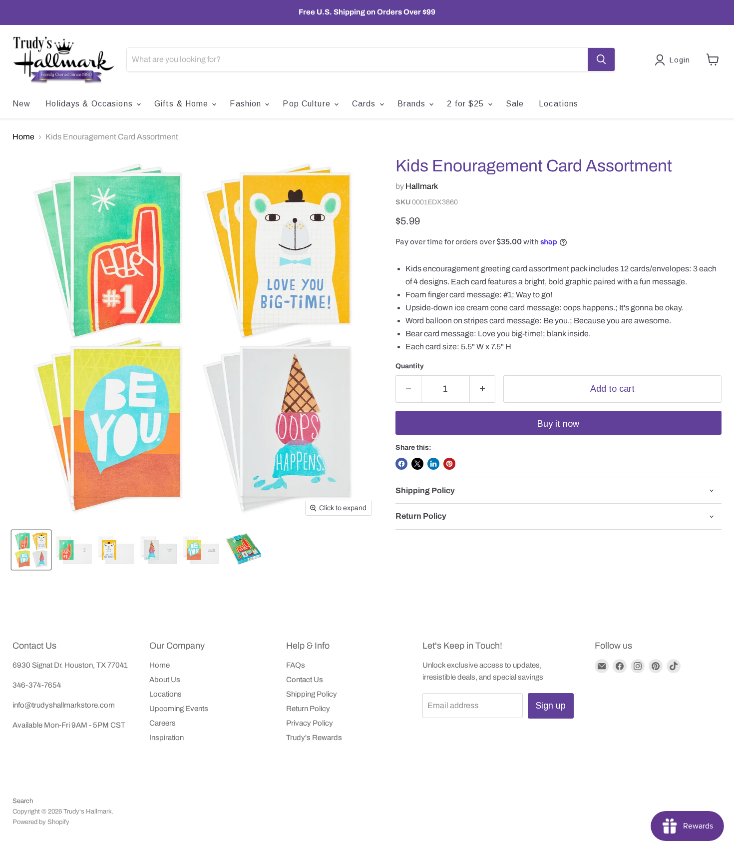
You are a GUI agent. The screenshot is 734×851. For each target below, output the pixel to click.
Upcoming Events (178, 709)
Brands (412, 103)
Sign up (551, 706)
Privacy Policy (309, 723)
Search (22, 801)
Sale (515, 103)
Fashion (247, 103)
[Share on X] (417, 464)
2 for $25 (466, 103)
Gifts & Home (182, 103)
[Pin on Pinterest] (449, 464)
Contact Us (304, 680)
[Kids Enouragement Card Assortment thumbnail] (31, 550)
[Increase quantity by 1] (482, 389)
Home (23, 136)
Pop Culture (308, 103)
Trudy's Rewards (314, 738)
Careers (162, 723)
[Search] (601, 59)
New (21, 103)
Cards (365, 103)
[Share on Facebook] (401, 464)
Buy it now (558, 424)
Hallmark (421, 186)
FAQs (295, 665)
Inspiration (166, 738)
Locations (558, 103)
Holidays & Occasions (90, 103)
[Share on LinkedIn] (433, 464)
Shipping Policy (311, 694)
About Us (164, 680)
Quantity (409, 366)
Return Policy (308, 709)
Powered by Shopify (40, 822)
